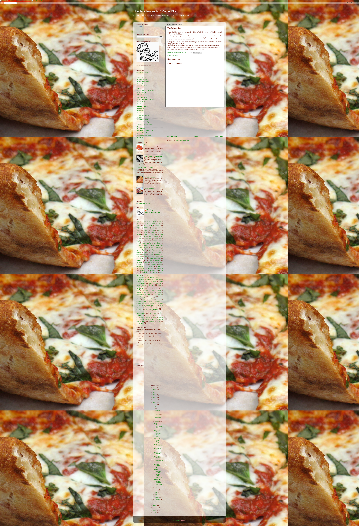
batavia (155, 240)
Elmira (150, 260)
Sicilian (140, 309)
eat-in (139, 260)
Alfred (162, 236)
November (158, 410)
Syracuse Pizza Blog (142, 133)
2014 (155, 402)
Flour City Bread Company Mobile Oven (157, 433)
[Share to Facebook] (199, 53)
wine (158, 321)
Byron (152, 247)
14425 (143, 221)
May (156, 492)
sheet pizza (160, 306)
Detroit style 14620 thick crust (151, 256)
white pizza (149, 319)
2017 (155, 395)
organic (138, 298)
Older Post (218, 137)
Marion (149, 288)
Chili (144, 251)
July (156, 487)
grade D (154, 272)
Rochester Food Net (142, 119)
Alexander (156, 236)
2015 (155, 399)
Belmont (146, 242)
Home (195, 137)
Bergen (152, 242)
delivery (157, 254)
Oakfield (160, 294)
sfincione (154, 306)
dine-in (161, 256)
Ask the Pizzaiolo (148, 238)
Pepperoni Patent (149, 145)
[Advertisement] (195, 121)
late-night (151, 285)
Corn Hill (158, 252)
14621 (152, 232)
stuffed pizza (157, 311)
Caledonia (158, 247)
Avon (137, 240)
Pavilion (144, 299)
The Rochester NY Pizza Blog (155, 11)
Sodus (138, 311)
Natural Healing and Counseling (145, 99)
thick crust (152, 313)
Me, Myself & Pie (141, 92)
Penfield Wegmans (149, 177)
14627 (140, 236)
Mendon (156, 289)
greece (138, 276)
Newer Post (172, 137)
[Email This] (194, 53)
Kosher (138, 285)
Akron (145, 236)
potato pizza (139, 303)
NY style (147, 294)
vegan (142, 317)
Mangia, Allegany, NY (157, 465)
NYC (155, 294)
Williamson (151, 321)
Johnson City (158, 283)
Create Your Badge (140, 29)
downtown (142, 258)
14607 (158, 225)
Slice (137, 126)
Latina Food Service (157, 449)
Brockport (138, 245)
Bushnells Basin (144, 247)
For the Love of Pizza (142, 81)
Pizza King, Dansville (157, 457)
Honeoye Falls (146, 281)
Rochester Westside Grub (144, 124)
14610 (153, 227)
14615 (159, 229)
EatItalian (139, 75)
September (158, 417)
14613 (145, 229)
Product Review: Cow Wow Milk (158, 426)
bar (148, 240)
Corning (138, 254)
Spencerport (146, 311)
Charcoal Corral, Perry (157, 440)
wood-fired (140, 323)
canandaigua (140, 249)
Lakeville (144, 285)
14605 (145, 225)
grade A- (142, 268)
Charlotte (138, 251)
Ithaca (150, 283)
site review (148, 309)
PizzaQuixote (140, 110)
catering (151, 249)
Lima (145, 287)
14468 (142, 223)
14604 (138, 225)
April (156, 494)
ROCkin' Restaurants (142, 115)
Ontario (159, 296)
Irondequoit (142, 283)
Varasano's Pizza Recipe (143, 135)
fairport (157, 260)
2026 (155, 387)
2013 (155, 404)
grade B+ (143, 270)
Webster (160, 317)
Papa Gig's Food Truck (158, 445)
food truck (153, 262)
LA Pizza (139, 88)
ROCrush (139, 117)
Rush (142, 306)
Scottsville (147, 307)
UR (137, 317)
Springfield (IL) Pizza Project (144, 130)
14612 (138, 229)
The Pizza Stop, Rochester (145, 167)
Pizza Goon (139, 104)
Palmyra (138, 299)
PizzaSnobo (140, 113)
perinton (138, 301)
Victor (154, 317)
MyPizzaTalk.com (141, 95)
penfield (150, 299)
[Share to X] (198, 53)
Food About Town (141, 77)
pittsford (157, 301)
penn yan (159, 299)
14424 (137, 221)
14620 (145, 232)
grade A (160, 266)
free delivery (160, 262)
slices (155, 309)
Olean (144, 296)
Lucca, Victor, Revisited (158, 453)
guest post (155, 275)
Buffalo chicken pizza (156, 245)
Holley (152, 279)
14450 (154, 222)
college (146, 252)
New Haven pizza (148, 292)
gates (146, 264)
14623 (138, 234)
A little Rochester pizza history (153, 156)
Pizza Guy (150, 210)
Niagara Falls (139, 294)
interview (161, 281)
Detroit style (139, 256)
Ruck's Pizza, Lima (149, 188)
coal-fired (138, 252)
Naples (152, 290)
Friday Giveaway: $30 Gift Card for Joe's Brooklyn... (158, 473)
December (158, 406)
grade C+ (145, 272)
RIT (144, 305)
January (157, 502)
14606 (150, 225)
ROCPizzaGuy (139, 26)
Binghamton (158, 242)
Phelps (150, 301)
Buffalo (146, 245)
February (158, 499)
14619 (138, 232)
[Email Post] (190, 52)
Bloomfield (138, 243)
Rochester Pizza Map (142, 122)
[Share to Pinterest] (201, 53)
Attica (155, 238)
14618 (153, 231)
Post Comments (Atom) (182, 140)
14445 (148, 221)
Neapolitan (138, 292)
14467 (137, 223)
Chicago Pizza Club (142, 72)
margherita (140, 289)
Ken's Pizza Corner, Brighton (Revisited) (158, 482)
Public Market (160, 303)
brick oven (157, 243)
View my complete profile (152, 212)
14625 (154, 234)
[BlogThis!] (196, 53)
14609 (146, 227)
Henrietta (139, 279)
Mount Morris (145, 290)
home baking (159, 279)
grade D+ (142, 274)
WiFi (143, 321)
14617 (146, 231)
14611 (159, 227)
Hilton (147, 279)
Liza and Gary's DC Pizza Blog (145, 90)
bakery (142, 240)
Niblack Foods (140, 101)
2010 (155, 510)
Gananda (140, 264)
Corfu (152, 252)
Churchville (151, 250)
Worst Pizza (140, 137)
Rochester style (152, 305)
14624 (146, 234)
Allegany (140, 238)
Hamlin (161, 276)
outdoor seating (147, 298)
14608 (138, 227)
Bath (160, 240)
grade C (152, 270)
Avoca (160, 238)
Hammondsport (142, 277)
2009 (155, 512)
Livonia (151, 286)
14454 (159, 221)
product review (149, 303)
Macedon (159, 286)
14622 (159, 232)
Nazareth (159, 290)
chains (158, 249)
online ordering (152, 296)
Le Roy (159, 285)
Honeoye (138, 281)
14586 (160, 223)
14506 (147, 223)
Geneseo (153, 264)
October (157, 414)
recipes (140, 305)
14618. (159, 230)
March (157, 497)
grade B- (160, 268)
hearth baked (154, 277)
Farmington (139, 262)
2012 (155, 505)
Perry (145, 301)
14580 (153, 223)
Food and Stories (141, 79)
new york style (157, 292)
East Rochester (155, 258)
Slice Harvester (140, 128)
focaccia (146, 262)
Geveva (160, 264)
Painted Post (159, 298)
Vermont (148, 317)
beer (137, 242)
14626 (161, 234)
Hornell (154, 281)
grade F (149, 274)
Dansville (144, 254)
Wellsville (142, 319)
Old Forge (138, 296)
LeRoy (138, 287)
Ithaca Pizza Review (142, 86)
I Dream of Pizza (141, 83)
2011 (155, 507)
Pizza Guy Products (142, 106)
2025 (155, 390)
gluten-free (150, 266)
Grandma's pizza (157, 274)
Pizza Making (140, 108)
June (156, 489)
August (157, 421)
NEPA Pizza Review (142, 97)
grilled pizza (148, 276)
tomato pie (150, 316)
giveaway (175, 55)
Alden (150, 236)
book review (147, 243)
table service (140, 313)
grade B (150, 268)
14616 (138, 231)
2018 (155, 392)
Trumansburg (158, 315)
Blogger (183, 520)
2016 (155, 397)
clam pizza (158, 251)
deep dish (150, 254)
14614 (152, 229)
